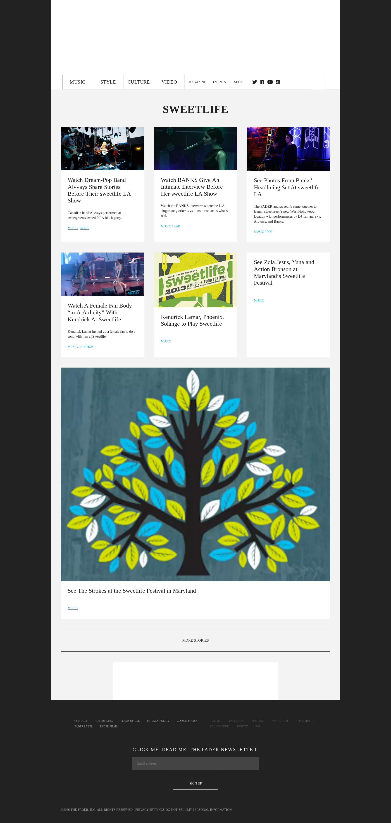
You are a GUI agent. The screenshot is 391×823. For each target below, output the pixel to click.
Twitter (254, 82)
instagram (278, 82)
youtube (270, 82)
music (73, 228)
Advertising (104, 720)
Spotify (242, 726)
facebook (262, 82)
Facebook (236, 720)
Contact (80, 720)
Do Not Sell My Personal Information (199, 809)
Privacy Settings (150, 809)
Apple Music (304, 720)
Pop (269, 231)
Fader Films (109, 726)
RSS (257, 726)
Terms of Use (130, 720)
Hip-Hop (86, 347)
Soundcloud (219, 726)
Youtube (257, 720)
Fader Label (83, 726)
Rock (84, 228)
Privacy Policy (158, 720)
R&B (177, 226)
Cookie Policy (187, 720)
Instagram (280, 720)
